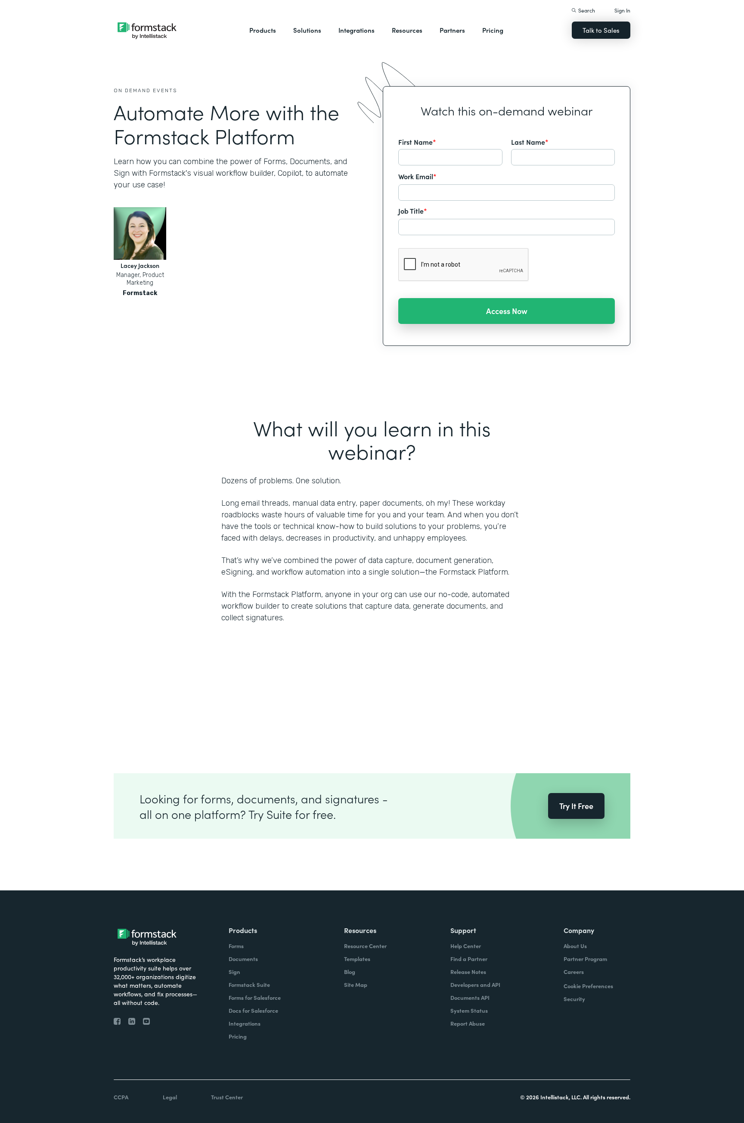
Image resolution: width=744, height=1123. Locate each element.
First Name (417, 141)
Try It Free (576, 805)
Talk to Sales (601, 29)
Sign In (622, 10)
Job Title (412, 210)
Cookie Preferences (588, 986)
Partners (452, 29)
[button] (262, 30)
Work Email (417, 176)
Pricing (492, 29)
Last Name (530, 141)
